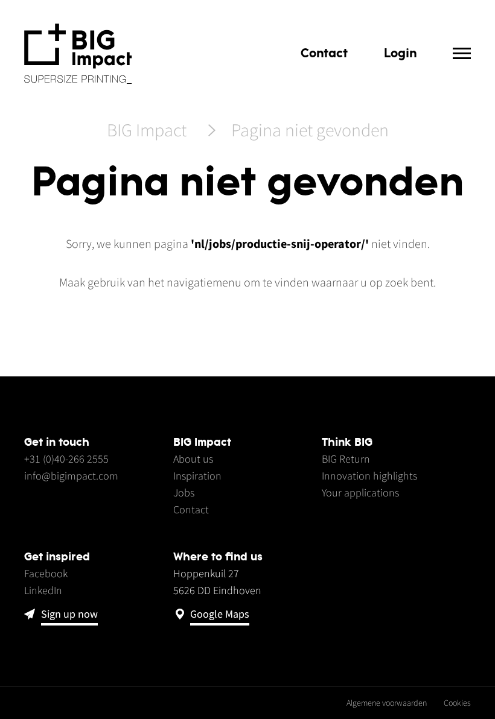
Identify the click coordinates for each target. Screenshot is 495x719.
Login (400, 52)
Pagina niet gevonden (310, 131)
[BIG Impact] (78, 54)
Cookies (457, 702)
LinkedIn (43, 590)
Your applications (360, 492)
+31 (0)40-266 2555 (66, 459)
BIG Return (346, 459)
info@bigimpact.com (71, 476)
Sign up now (69, 615)
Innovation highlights (369, 476)
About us (193, 459)
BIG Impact (147, 131)
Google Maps (219, 615)
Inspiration (197, 476)
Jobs (183, 492)
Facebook (46, 573)
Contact (324, 52)
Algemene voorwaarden (386, 702)
